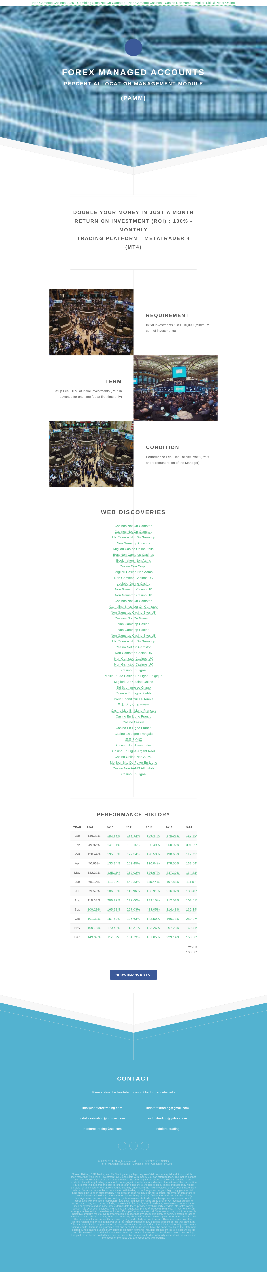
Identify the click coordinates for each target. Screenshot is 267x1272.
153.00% (192, 937)
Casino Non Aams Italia (133, 745)
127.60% (133, 900)
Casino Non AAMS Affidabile (134, 768)
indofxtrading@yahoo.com (167, 1118)
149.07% (94, 937)
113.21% (133, 928)
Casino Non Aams (178, 3)
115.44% (153, 882)
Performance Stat (133, 974)
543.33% (133, 882)
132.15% (133, 845)
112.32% (113, 937)
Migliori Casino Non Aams (133, 572)
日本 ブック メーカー (133, 705)
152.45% (133, 863)
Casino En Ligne (133, 670)
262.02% (133, 872)
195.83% (113, 854)
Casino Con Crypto (134, 566)
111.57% (192, 882)
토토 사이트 (133, 739)
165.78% (113, 909)
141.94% (113, 845)
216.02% (173, 891)
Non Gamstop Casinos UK (133, 578)
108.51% (192, 900)
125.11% (113, 872)
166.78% (173, 919)
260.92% (173, 845)
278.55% (173, 863)
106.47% (153, 836)
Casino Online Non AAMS (134, 757)
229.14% (173, 937)
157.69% (113, 919)
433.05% (153, 909)
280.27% (192, 919)
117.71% (192, 854)
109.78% (94, 928)
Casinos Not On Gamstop (133, 526)
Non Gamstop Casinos (145, 3)
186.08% (113, 891)
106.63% (133, 919)
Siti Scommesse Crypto (133, 687)
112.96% (133, 891)
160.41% (192, 928)
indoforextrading (166, 1129)
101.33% (94, 919)
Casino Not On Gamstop (134, 647)
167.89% (192, 836)
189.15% (153, 900)
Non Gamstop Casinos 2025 (53, 3)
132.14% (192, 909)
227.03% (133, 909)
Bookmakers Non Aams (133, 560)
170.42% (113, 928)
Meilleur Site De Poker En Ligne (133, 762)
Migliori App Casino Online (133, 682)
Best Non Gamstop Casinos (133, 554)
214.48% (173, 909)
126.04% (153, 863)
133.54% (192, 863)
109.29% (94, 909)
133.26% (153, 928)
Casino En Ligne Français (133, 734)
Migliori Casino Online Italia (133, 549)
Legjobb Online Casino (133, 583)
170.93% (173, 836)
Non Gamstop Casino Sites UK (133, 612)
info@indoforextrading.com (102, 1108)
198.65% (173, 854)
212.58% (173, 900)
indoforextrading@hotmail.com (102, 1118)
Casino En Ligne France (133, 716)
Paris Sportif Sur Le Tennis (133, 699)
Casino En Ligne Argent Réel (133, 751)
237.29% (173, 872)
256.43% (133, 836)
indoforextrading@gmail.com (167, 1108)
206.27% (113, 900)
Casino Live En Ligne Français (133, 710)
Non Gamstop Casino (133, 624)
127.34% (133, 854)
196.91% (153, 891)
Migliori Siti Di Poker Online (215, 3)
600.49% (153, 845)
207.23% (173, 928)
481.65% (153, 937)
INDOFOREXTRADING (155, 1161)
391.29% (192, 845)
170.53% (153, 854)
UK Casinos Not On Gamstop (133, 537)
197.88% (173, 882)
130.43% (192, 891)
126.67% (153, 872)
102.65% (113, 836)
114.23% (192, 872)
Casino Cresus (133, 722)
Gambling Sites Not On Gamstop (101, 3)
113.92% (113, 882)
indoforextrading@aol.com (102, 1129)
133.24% (113, 863)
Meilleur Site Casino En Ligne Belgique (133, 676)
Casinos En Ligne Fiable (133, 693)
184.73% (133, 937)
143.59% (153, 919)
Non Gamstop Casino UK (133, 589)
